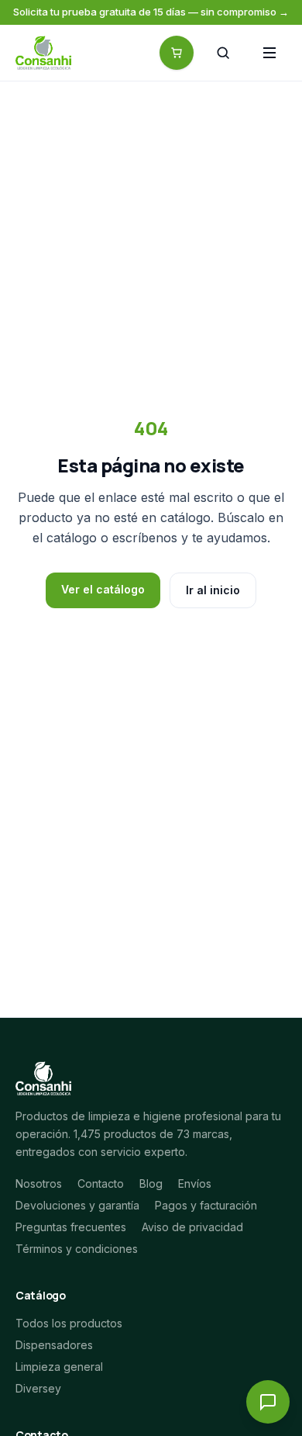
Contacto (100, 1183)
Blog (151, 1183)
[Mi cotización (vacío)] (177, 53)
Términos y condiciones (76, 1248)
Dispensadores (54, 1344)
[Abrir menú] (269, 53)
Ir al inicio (213, 590)
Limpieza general (59, 1366)
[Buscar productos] (223, 53)
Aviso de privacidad (192, 1227)
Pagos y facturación (206, 1205)
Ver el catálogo (103, 589)
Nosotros (38, 1183)
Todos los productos (68, 1323)
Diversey (38, 1388)
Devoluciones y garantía (77, 1205)
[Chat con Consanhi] (268, 1402)
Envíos (194, 1183)
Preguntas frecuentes (70, 1227)
